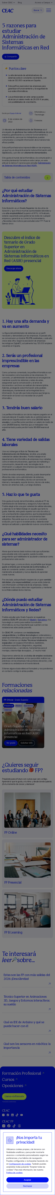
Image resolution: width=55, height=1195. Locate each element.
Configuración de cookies (20, 1164)
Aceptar (27, 1180)
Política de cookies (14, 1173)
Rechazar (27, 1186)
